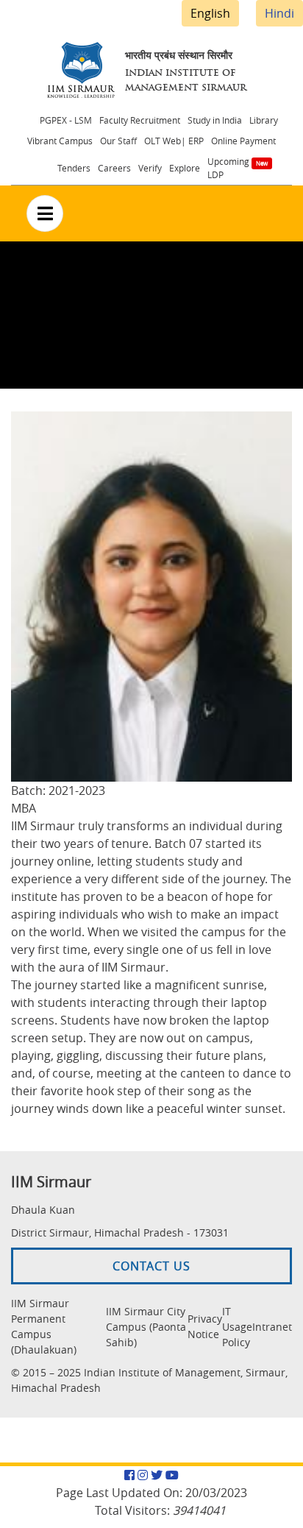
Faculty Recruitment (139, 120)
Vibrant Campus (60, 140)
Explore (184, 168)
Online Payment (243, 140)
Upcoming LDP (228, 167)
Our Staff (118, 140)
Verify (150, 168)
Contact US (151, 1266)
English (210, 13)
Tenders (73, 168)
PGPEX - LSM (66, 120)
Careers (114, 168)
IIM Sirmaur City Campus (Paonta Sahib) (146, 1326)
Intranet (272, 1327)
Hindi (279, 13)
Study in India (215, 120)
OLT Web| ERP (174, 140)
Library (263, 120)
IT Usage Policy (237, 1326)
